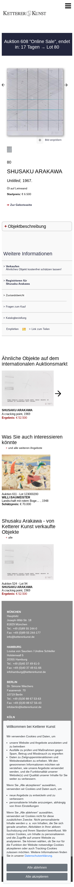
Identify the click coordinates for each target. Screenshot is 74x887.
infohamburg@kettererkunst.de (26, 671)
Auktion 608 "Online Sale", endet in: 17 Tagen (37, 44)
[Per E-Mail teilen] (22, 329)
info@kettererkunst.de (21, 636)
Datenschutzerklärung (38, 855)
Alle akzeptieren (37, 876)
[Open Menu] (68, 6)
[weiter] (58, 393)
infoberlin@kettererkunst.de (24, 707)
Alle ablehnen (37, 867)
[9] (66, 84)
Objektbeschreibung (27, 226)
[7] (3, 84)
